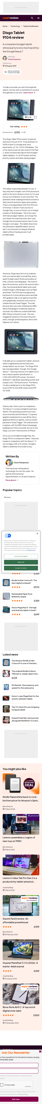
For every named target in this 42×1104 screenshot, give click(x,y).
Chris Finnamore (14, 59)
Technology (15, 26)
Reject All (21, 562)
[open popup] (35, 117)
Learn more (28, 92)
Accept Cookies (21, 568)
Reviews (7, 497)
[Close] (37, 533)
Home (5, 26)
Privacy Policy (23, 1094)
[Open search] (32, 18)
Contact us (8, 1049)
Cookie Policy (30, 550)
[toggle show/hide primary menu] (38, 18)
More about (11, 480)
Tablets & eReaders (30, 26)
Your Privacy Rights (21, 556)
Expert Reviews (10, 18)
